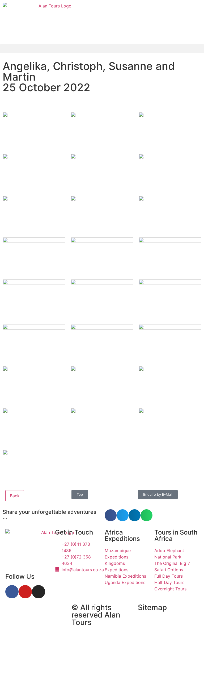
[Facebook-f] (12, 591)
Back (15, 495)
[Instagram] (38, 591)
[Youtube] (25, 591)
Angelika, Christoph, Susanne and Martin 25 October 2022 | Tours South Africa (31, 633)
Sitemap (152, 607)
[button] (102, 48)
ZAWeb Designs (72, 671)
